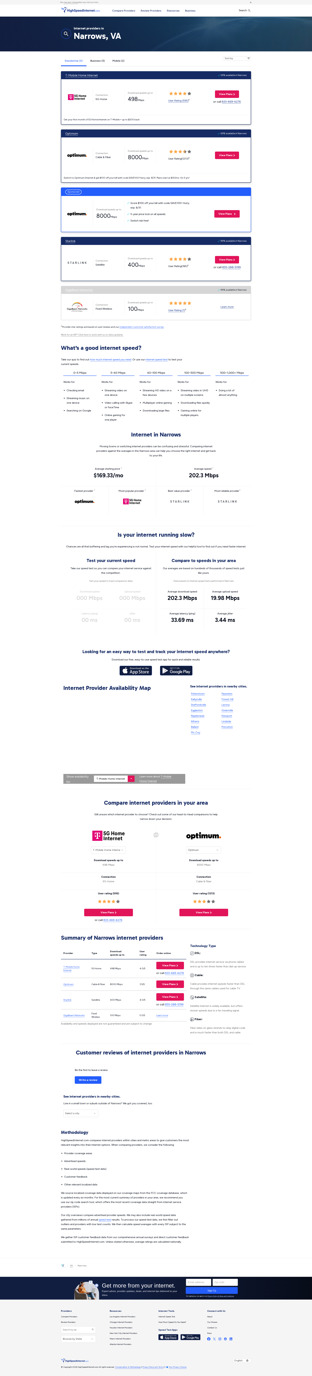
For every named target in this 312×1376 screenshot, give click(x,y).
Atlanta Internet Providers (120, 1344)
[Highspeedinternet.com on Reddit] (225, 1339)
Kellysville (196, 699)
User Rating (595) (178, 100)
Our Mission (212, 1322)
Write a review (88, 1079)
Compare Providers (123, 10)
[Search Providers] (92, 1329)
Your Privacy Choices (178, 1367)
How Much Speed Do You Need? (172, 1322)
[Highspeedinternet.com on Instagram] (219, 1339)
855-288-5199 (231, 267)
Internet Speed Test (166, 1317)
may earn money (71, 2)
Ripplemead (197, 715)
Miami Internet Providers (120, 1339)
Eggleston (197, 710)
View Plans (224, 94)
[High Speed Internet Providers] (80, 10)
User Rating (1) (176, 310)
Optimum (71, 133)
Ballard (194, 726)
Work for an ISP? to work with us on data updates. (92, 334)
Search (243, 10)
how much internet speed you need (110, 359)
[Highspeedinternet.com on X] (214, 1339)
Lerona (225, 704)
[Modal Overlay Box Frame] (156, 1288)
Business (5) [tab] (97, 60)
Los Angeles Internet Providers (122, 1317)
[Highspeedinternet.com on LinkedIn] (231, 1339)
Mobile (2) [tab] (118, 60)
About (209, 1317)
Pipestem (226, 693)
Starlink (70, 241)
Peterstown (198, 693)
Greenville (227, 710)
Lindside (226, 721)
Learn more (227, 306)
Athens (195, 721)
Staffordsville (198, 704)
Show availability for (77, 779)
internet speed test (156, 359)
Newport (226, 715)
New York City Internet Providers (123, 1333)
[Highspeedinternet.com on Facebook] (208, 1339)
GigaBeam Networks (79, 290)
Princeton (227, 726)
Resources (173, 10)
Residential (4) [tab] (74, 60)
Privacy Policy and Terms (152, 1367)
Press (209, 1333)
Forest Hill (227, 699)
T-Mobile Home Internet (81, 75)
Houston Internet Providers (121, 1328)
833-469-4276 (231, 101)
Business (190, 10)
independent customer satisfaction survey (141, 327)
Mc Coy (195, 732)
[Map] (124, 738)
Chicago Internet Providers (121, 1322)
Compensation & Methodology (128, 1367)
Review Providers (151, 10)
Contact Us (212, 1328)
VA (71, 1265)
